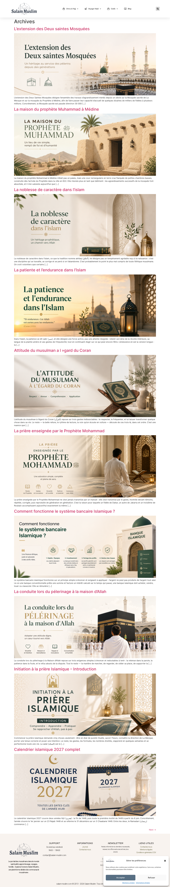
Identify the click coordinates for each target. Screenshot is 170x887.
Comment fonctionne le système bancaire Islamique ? (64, 511)
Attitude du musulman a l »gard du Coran (52, 350)
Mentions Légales (128, 883)
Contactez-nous (85, 850)
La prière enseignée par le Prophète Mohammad (59, 430)
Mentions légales (146, 850)
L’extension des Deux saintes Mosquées (52, 28)
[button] (165, 861)
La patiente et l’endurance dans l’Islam (50, 270)
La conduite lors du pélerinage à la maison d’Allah (60, 591)
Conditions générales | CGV (146, 852)
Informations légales (143, 883)
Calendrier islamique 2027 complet (47, 749)
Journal (85, 847)
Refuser (151, 877)
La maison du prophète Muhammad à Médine (56, 109)
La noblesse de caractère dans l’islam (49, 189)
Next (152, 829)
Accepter (120, 877)
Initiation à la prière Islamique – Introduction (55, 669)
